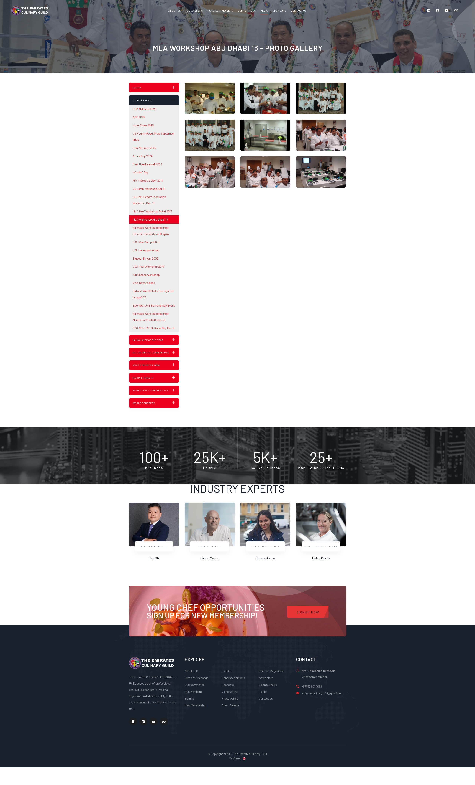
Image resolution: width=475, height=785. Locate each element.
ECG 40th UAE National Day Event (154, 305)
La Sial (263, 691)
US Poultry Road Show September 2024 (154, 136)
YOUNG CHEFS (194, 10)
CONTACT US (299, 10)
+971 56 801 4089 (312, 686)
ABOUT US (174, 10)
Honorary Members (233, 678)
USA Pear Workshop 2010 (148, 266)
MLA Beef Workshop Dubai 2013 (152, 211)
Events (226, 671)
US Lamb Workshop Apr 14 (149, 188)
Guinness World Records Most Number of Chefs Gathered (151, 317)
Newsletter (266, 678)
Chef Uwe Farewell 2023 (147, 164)
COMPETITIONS (247, 10)
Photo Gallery (230, 698)
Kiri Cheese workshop (146, 274)
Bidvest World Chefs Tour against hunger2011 (153, 294)
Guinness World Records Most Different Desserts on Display (151, 231)
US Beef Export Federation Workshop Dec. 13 (149, 200)
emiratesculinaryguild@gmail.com (322, 693)
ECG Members (193, 691)
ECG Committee (194, 684)
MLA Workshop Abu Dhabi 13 (150, 219)
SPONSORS (279, 10)
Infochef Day (140, 172)
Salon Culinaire (268, 684)
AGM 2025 (139, 117)
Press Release (230, 705)
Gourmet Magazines (271, 671)
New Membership (195, 705)
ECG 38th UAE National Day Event (153, 328)
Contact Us (266, 698)
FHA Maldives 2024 (144, 148)
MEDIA (264, 10)
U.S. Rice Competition (146, 242)
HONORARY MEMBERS (220, 10)
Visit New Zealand (144, 283)
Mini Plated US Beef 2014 (148, 180)
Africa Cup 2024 (143, 156)
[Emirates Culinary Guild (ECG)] (29, 10)
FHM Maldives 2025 (144, 109)
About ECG (191, 671)
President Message (196, 678)
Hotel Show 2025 (143, 125)
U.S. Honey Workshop (146, 250)
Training (189, 698)
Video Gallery (229, 691)
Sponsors (228, 684)
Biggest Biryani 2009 (145, 258)
